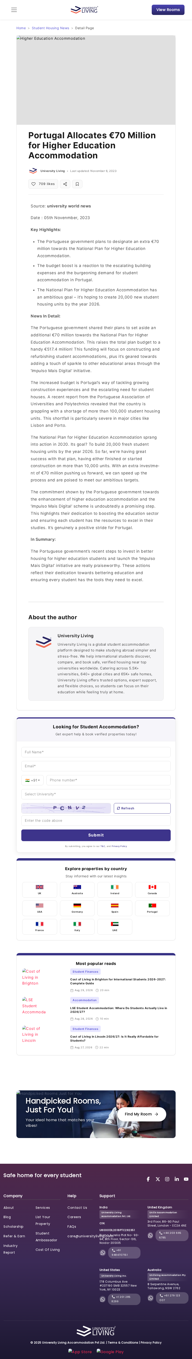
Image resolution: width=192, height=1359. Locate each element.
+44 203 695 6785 (170, 1235)
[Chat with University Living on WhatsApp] (103, 1252)
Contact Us (77, 1207)
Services (43, 1207)
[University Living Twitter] (158, 1179)
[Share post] (65, 184)
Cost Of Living (48, 1249)
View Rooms (168, 9)
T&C (102, 846)
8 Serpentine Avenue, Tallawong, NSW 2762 (164, 1286)
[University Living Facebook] (149, 1179)
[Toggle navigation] (14, 9)
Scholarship (14, 1226)
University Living (53, 171)
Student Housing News (50, 28)
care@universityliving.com (90, 1236)
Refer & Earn (14, 1236)
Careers (74, 1217)
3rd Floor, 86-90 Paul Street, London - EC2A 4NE (167, 1223)
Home (21, 28)
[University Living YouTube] (186, 1179)
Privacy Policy (119, 846)
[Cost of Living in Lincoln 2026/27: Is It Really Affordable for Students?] (44, 1037)
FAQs (71, 1226)
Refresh (127, 808)
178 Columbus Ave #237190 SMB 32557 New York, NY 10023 (118, 1285)
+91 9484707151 (120, 1252)
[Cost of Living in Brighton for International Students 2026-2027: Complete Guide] (44, 980)
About (9, 1207)
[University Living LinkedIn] (177, 1179)
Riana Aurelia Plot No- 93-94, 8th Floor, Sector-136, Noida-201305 (119, 1239)
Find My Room (138, 1114)
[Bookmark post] (77, 184)
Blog (7, 1217)
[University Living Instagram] (168, 1179)
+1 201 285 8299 (121, 1299)
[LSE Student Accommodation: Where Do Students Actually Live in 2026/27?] (44, 1009)
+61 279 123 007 (169, 1298)
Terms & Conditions (123, 1343)
